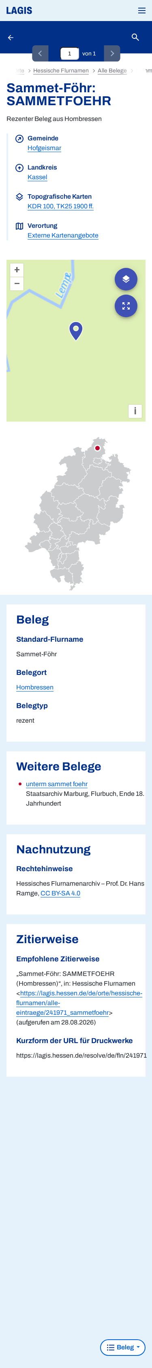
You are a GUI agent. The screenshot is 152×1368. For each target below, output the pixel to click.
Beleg (125, 1347)
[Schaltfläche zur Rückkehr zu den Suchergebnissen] (11, 37)
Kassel (37, 177)
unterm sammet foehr (57, 784)
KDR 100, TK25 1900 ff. (61, 206)
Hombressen (35, 687)
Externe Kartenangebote (63, 235)
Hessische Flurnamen (61, 71)
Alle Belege (112, 71)
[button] (142, 10)
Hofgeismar (44, 147)
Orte (18, 71)
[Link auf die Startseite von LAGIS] (46, 10)
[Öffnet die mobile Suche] (135, 37)
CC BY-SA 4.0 (60, 893)
